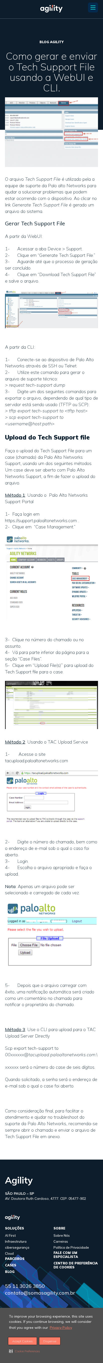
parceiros (14, 1259)
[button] (24, 1351)
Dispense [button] (49, 1341)
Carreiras (61, 1241)
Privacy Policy (61, 1327)
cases (10, 1265)
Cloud (9, 1253)
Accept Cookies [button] (22, 1341)
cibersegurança (17, 1247)
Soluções (14, 1228)
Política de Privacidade (71, 1247)
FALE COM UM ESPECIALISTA (66, 1255)
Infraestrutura (15, 1241)
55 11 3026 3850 (25, 1286)
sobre (59, 1228)
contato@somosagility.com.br (40, 1293)
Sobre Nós (62, 1235)
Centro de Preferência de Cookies (76, 1265)
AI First (10, 1235)
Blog (9, 1272)
